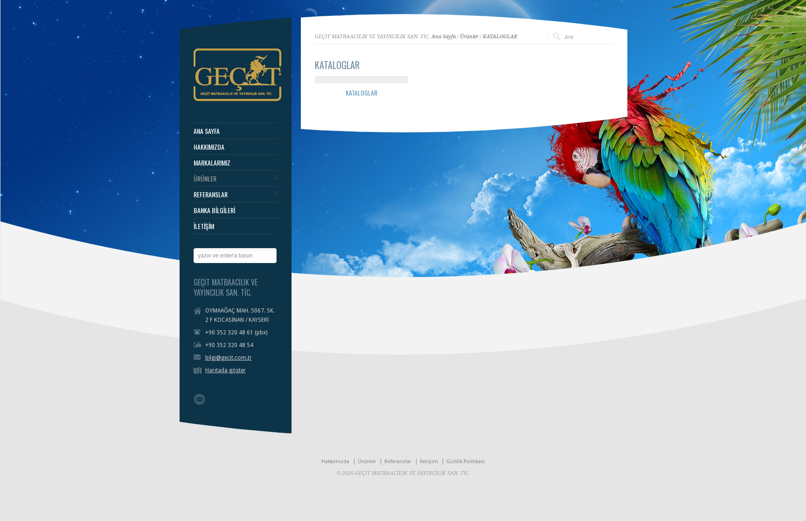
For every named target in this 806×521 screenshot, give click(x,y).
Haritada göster (225, 370)
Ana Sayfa (443, 37)
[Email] (199, 399)
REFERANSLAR (211, 194)
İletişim (429, 461)
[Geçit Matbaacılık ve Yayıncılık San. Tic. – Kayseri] (237, 99)
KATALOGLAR (500, 37)
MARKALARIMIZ (212, 163)
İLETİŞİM (204, 226)
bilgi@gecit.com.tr (228, 357)
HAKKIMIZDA (209, 147)
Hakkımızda (335, 461)
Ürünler (469, 37)
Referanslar (397, 461)
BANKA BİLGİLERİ (214, 210)
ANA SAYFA (207, 131)
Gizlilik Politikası (465, 461)
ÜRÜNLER (205, 178)
